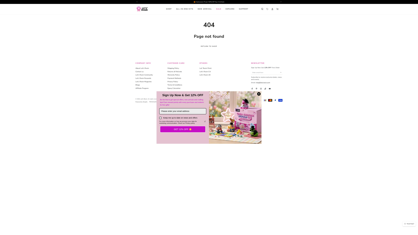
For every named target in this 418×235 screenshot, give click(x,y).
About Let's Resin (142, 68)
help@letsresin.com (263, 83)
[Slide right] (280, 2)
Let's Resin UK (205, 75)
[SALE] (267, 9)
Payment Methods (174, 78)
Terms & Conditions (175, 85)
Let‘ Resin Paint (206, 68)
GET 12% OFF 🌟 (183, 129)
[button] (262, 9)
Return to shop (209, 46)
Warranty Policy (174, 75)
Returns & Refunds (175, 71)
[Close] (258, 94)
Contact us (140, 71)
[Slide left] (137, 2)
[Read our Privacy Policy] (205, 121)
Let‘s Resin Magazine (144, 82)
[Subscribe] (281, 72)
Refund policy (153, 102)
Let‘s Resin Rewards (143, 78)
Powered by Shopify (141, 102)
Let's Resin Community (144, 75)
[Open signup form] (209, 2)
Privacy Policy (173, 82)
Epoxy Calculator (174, 88)
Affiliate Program (142, 88)
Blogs (138, 85)
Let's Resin (144, 99)
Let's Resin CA (205, 71)
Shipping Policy (173, 68)
